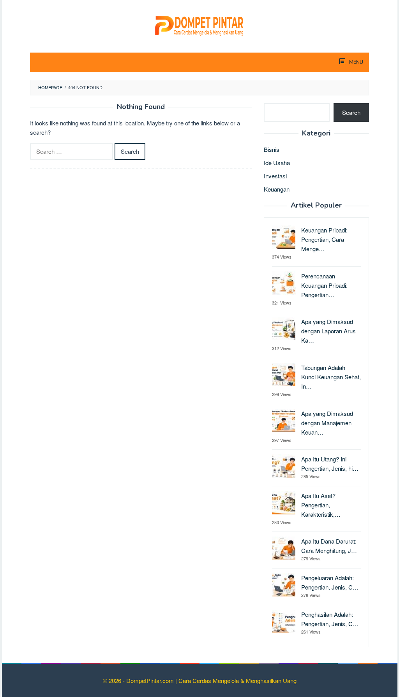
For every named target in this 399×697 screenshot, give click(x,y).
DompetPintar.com (150, 680)
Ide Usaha (277, 162)
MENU (355, 62)
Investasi (275, 176)
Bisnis (271, 149)
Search (351, 112)
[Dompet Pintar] (199, 24)
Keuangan (277, 189)
